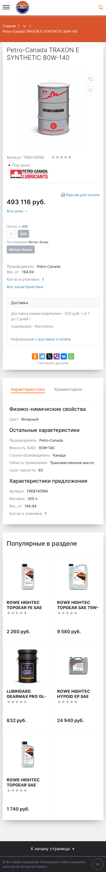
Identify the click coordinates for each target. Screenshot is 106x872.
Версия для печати (82, 195)
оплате (65, 339)
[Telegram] (42, 356)
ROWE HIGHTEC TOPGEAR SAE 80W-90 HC (23, 785)
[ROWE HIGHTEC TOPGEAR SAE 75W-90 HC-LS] (78, 577)
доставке (46, 339)
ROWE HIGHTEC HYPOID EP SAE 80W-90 (73, 696)
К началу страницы (51, 848)
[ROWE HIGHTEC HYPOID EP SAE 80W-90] (78, 666)
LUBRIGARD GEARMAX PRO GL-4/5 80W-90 (26, 696)
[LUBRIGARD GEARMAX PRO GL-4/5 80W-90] (28, 666)
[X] (49, 356)
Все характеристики (25, 287)
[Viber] (57, 356)
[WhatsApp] (71, 356)
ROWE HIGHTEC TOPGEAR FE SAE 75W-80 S (24, 607)
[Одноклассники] (35, 356)
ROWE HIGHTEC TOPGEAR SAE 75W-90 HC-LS (78, 607)
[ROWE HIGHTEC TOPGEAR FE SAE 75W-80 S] (28, 577)
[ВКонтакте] (64, 356)
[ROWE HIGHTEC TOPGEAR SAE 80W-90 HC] (28, 754)
